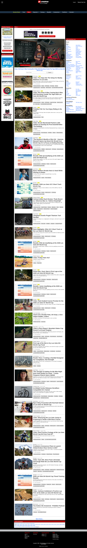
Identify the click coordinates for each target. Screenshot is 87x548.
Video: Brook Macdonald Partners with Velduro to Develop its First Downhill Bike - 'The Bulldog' (48, 124)
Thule (58, 207)
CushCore (78, 70)
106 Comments (38, 115)
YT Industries (68, 51)
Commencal (68, 49)
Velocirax (61, 207)
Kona (67, 48)
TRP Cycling (68, 68)
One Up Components (70, 64)
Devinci (67, 46)
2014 (47, 524)
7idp (76, 94)
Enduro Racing (49, 454)
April (27, 526)
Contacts (26, 534)
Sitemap (26, 538)
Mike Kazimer (35, 504)
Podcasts (35, 512)
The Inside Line (69, 102)
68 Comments (37, 249)
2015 (45, 524)
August (37, 526)
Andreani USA (78, 78)
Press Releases (44, 132)
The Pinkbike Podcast (42, 512)
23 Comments (37, 261)
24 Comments (37, 408)
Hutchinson (68, 83)
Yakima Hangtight (54, 208)
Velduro (54, 132)
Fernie (67, 107)
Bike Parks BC (79, 106)
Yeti (67, 50)
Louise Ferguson (60, 381)
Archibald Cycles (36, 386)
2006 (18, 525)
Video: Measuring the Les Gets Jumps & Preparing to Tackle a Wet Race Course (47, 418)
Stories (35, 365)
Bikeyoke (68, 69)
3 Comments (37, 234)
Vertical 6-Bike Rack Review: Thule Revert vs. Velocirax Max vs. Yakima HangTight (47, 200)
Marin (67, 53)
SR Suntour (78, 77)
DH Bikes (50, 132)
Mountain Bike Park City (71, 111)
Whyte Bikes (68, 58)
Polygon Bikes (78, 51)
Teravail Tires (78, 84)
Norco (77, 48)
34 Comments (37, 175)
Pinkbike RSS (55, 534)
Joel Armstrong (36, 356)
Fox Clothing (78, 90)
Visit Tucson (78, 109)
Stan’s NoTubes (79, 65)
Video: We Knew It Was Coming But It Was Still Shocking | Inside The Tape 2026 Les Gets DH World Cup (40, 69)
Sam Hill (35, 471)
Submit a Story (44, 534)
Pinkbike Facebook (56, 535)
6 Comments (37, 100)
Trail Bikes (56, 396)
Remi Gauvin (48, 87)
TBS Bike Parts (79, 102)
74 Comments (37, 161)
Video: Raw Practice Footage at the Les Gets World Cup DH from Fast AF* (48, 433)
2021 (29, 524)
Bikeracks (54, 207)
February (20, 526)
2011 (55, 524)
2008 (63, 524)
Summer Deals (16, 12)
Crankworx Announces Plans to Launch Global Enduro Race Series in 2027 (47, 447)
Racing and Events (37, 85)
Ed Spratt (34, 154)
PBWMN (43, 149)
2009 (60, 524)
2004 (23, 525)
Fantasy (43, 12)
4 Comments (37, 349)
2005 (21, 525)
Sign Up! (26, 537)
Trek (67, 45)
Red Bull (54, 410)
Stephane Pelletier (36, 197)
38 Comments (37, 394)
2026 (15, 524)
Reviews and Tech (37, 132)
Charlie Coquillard (36, 416)
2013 (50, 524)
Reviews (49, 207)
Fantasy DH (49, 484)
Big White (68, 108)
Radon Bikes (78, 52)
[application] (39, 53)
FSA (77, 72)
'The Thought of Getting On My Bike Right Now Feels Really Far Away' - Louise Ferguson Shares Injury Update (47, 373)
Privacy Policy (27, 536)
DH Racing (47, 85)
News (29, 12)
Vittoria (67, 86)
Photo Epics (49, 279)
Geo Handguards (69, 70)
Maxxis (67, 81)
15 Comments (37, 147)
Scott (77, 47)
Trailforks (64, 12)
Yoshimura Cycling (79, 67)
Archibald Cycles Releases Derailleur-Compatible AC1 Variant (46, 389)
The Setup (52, 85)
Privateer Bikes (79, 57)
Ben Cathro (37, 104)
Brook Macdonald (37, 134)
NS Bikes (78, 50)
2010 (58, 524)
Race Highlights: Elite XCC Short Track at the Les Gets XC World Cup (47, 230)
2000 (34, 525)
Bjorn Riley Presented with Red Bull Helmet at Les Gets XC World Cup (48, 403)
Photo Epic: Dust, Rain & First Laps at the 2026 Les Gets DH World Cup (47, 272)
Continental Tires (79, 85)
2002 (29, 525)
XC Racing (54, 149)
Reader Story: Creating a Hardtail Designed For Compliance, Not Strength (48, 358)
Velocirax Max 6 (47, 208)
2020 (31, 524)
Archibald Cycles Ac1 (45, 397)
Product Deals (44, 535)
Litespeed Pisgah (58, 223)
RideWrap (78, 66)
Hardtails (48, 223)
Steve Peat (40, 471)
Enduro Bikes (50, 396)
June (32, 526)
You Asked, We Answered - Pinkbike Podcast (48, 506)
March (24, 526)
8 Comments (37, 292)
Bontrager (78, 81)
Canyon (77, 55)
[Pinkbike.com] (43, 1)
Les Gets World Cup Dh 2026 (57, 87)
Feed (24, 12)
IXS (67, 90)
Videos (43, 85)
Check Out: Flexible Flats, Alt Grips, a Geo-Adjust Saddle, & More (48, 315)
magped (67, 72)
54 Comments (37, 221)
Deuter (67, 89)
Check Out (43, 321)
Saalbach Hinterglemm (80, 108)
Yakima (35, 208)
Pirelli (67, 85)
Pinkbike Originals (36, 91)
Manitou (67, 78)
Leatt (67, 91)
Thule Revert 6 (40, 208)
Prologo (67, 93)
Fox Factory (43, 87)
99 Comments (37, 205)
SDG (77, 62)
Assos (67, 94)
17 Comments (37, 130)
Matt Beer (35, 107)
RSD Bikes (78, 53)
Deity (67, 63)
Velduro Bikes (35, 121)
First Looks (43, 223)
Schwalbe (68, 84)
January (16, 526)
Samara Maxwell (60, 149)
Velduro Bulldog (59, 132)
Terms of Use (27, 535)
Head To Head (44, 207)
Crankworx (44, 454)
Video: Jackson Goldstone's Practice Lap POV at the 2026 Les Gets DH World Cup (47, 492)
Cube (67, 52)
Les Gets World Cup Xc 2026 (39, 150)
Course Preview (40, 351)
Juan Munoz (58, 351)
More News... (39, 519)
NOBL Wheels (78, 71)
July (34, 526)
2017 (39, 524)
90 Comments (37, 364)
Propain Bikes (69, 54)
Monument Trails (79, 110)
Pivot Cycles (78, 56)
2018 (37, 524)
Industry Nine (68, 62)
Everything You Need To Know (47, 36)
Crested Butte (78, 107)
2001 (31, 525)
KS (76, 64)
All (15, 523)
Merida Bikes (78, 54)
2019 (34, 524)
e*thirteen (78, 69)
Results (48, 163)
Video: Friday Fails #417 (41, 258)
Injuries (43, 177)
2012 (53, 524)
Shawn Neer (35, 326)
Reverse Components (70, 66)
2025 (18, 524)
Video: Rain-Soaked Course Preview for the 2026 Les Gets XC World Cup (48, 302)
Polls (42, 117)
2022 (26, 524)
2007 (15, 525)
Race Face (78, 61)
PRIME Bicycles (69, 56)
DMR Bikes (68, 55)
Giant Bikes (68, 47)
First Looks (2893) (7, 43)
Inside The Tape (53, 102)
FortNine (67, 103)
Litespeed (52, 223)
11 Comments (37, 510)
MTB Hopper (68, 95)
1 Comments (37, 423)
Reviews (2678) (7, 44)
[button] (33, 83)
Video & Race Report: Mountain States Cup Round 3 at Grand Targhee (48, 329)
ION (76, 93)
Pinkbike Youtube (55, 536)
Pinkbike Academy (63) (7, 46)
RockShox (68, 75)
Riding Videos (46, 351)
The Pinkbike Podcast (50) (7, 40)
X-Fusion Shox (79, 75)
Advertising (35, 534)
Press (25, 523)
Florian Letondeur (36, 430)
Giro (67, 92)
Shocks (56, 85)
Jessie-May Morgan (36, 313)
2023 (23, 524)
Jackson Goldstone (60, 499)
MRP (77, 76)
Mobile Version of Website (43, 546)
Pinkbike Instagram (56, 537)
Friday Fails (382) (7, 48)
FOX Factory (35, 76)
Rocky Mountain (79, 46)
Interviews (32, 523)
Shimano (68, 61)
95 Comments (37, 452)
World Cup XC (48, 149)
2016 (42, 524)
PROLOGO (68, 67)
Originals (35, 12)
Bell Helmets (78, 91)
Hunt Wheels (78, 63)
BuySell (49, 12)
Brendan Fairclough (60, 469)
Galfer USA (78, 68)
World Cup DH (60, 102)
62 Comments (37, 379)
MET (77, 92)
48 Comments (37, 319)
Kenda (77, 83)
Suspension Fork (37, 87)
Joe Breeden (52, 351)
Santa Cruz (78, 49)
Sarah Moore (35, 137)
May (29, 526)
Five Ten (77, 89)
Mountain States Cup (43, 338)
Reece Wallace (48, 177)
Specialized (78, 45)
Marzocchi (68, 77)
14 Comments (37, 277)
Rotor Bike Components (71, 65)
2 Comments (37, 83)
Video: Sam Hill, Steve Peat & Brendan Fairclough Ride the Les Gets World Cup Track (47, 461)
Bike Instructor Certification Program (70, 99)
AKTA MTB (78, 95)
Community (56, 12)
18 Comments (37, 190)
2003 (26, 525)
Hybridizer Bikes (69, 57)
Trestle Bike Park (69, 106)
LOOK (67, 71)
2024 (21, 524)
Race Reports (59, 336)
